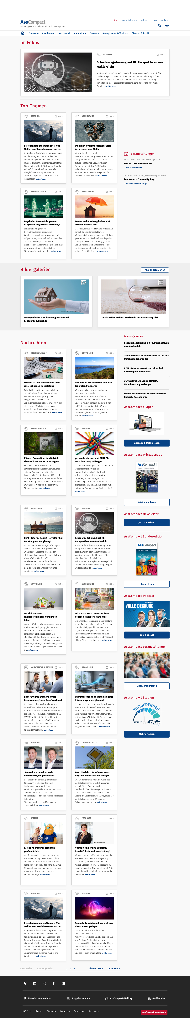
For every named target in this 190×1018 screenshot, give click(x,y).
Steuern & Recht (140, 33)
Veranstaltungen (129, 20)
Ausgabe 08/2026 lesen (147, 443)
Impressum (65, 1011)
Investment (64, 33)
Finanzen (94, 33)
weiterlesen (111, 86)
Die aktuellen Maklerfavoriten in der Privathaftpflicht (130, 317)
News (115, 20)
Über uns (39, 1011)
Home (22, 33)
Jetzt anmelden (147, 522)
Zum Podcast (147, 635)
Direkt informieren (147, 685)
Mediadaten (158, 998)
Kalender (145, 20)
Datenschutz (80, 1011)
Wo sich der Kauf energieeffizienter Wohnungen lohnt (40, 616)
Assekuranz (48, 33)
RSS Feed (27, 1011)
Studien (164, 20)
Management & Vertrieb (115, 33)
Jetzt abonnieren (147, 502)
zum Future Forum (134, 168)
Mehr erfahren (147, 734)
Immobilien (79, 33)
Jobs (155, 20)
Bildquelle (51, 1011)
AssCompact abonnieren (154, 1012)
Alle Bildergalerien (155, 270)
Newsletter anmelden (39, 998)
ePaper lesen (147, 584)
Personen (34, 33)
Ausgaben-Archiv (81, 998)
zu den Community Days (136, 184)
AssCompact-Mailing (121, 998)
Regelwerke (94, 1011)
